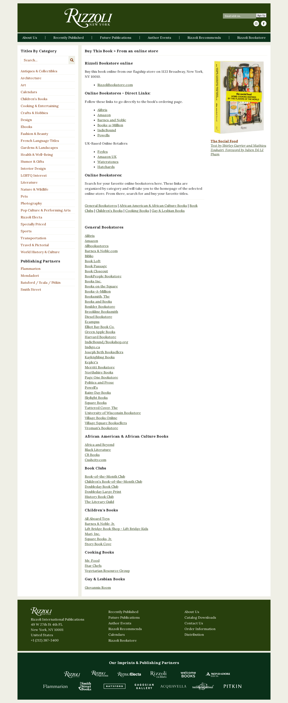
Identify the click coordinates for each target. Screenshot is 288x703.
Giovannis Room (98, 587)
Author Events (119, 623)
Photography (31, 203)
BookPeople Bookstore (103, 276)
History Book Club (99, 497)
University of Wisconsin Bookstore (113, 413)
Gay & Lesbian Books (168, 210)
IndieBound (106, 130)
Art (23, 85)
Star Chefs (93, 565)
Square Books (96, 403)
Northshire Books (99, 372)
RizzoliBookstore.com (115, 85)
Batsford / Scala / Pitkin (41, 282)
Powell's (91, 387)
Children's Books (34, 99)
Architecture (31, 78)
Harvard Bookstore (100, 337)
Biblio (89, 256)
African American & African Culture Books (153, 205)
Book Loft (93, 261)
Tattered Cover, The (101, 408)
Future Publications (124, 617)
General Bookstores (101, 205)
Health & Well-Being (37, 154)
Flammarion (30, 268)
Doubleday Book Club (101, 486)
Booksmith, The (97, 296)
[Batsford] (114, 686)
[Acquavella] (173, 686)
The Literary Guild (99, 502)
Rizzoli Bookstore (122, 640)
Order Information (199, 629)
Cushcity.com (95, 460)
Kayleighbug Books (100, 357)
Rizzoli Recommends (125, 629)
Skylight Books (96, 397)
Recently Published (123, 612)
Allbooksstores (97, 246)
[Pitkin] (232, 686)
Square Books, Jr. (98, 539)
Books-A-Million (98, 291)
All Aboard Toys (97, 518)
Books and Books (98, 301)
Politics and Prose (99, 382)
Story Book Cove (98, 544)
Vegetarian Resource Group (107, 571)
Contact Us (193, 623)
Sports (26, 231)
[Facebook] (263, 23)
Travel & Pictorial (35, 245)
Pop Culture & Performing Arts (46, 210)
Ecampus (92, 322)
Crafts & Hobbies (34, 113)
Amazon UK (107, 157)
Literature (29, 182)
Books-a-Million (110, 125)
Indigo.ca (92, 347)
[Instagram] (256, 23)
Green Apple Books (100, 332)
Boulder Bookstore (100, 306)
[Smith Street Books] (85, 686)
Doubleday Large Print (103, 491)
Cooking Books (137, 210)
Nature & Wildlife (34, 189)
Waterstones (107, 162)
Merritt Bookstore (100, 367)
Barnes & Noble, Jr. (100, 524)
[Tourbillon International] (203, 686)
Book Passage (96, 266)
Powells (103, 135)
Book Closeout (96, 271)
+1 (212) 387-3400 (45, 640)
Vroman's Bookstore (101, 428)
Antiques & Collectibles (39, 71)
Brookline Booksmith (101, 311)
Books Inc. (93, 281)
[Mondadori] (218, 674)
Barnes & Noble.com (101, 251)
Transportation (33, 238)
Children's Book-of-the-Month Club (113, 481)
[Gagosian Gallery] (144, 686)
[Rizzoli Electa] (129, 674)
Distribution (194, 634)
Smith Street (31, 289)
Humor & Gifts (32, 161)
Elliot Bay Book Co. (99, 327)
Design (26, 120)
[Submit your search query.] (72, 60)
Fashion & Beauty (34, 134)
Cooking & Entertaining (40, 106)
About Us (191, 612)
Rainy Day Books (98, 392)
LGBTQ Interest (34, 175)
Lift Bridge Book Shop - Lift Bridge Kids (116, 529)
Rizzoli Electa (31, 217)
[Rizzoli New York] (88, 18)
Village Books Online (101, 418)
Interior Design (33, 168)
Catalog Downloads (200, 617)
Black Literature (98, 450)
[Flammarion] (55, 686)
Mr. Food (92, 560)
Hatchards (106, 167)
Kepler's (91, 362)
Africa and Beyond (99, 444)
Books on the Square (101, 286)
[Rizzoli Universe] (99, 673)
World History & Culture (40, 252)
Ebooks (26, 127)
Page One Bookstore (101, 377)
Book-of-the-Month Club (105, 476)
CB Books (92, 455)
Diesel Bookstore (98, 317)
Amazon (104, 115)
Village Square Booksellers (106, 423)
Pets (24, 196)
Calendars (29, 92)
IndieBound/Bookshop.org (106, 342)
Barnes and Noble (111, 120)
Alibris (102, 110)
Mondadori (30, 275)
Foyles (102, 151)
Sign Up (261, 15)
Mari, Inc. (92, 534)
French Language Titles (40, 140)
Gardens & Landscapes (39, 147)
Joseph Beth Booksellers (104, 352)
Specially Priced (33, 224)
